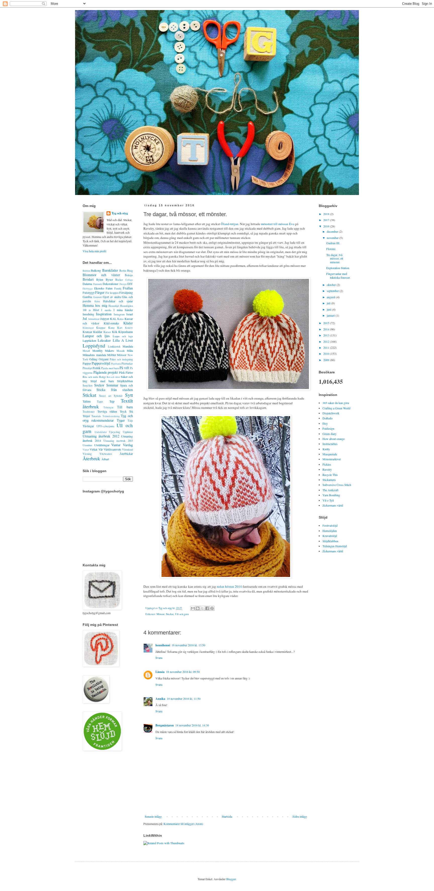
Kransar (87, 332)
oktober (332, 285)
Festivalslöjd (330, 525)
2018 (326, 214)
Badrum (86, 270)
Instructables (330, 444)
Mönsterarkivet (331, 459)
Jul (85, 318)
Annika (160, 699)
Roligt (102, 377)
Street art (105, 396)
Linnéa (160, 672)
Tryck (123, 411)
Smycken (87, 385)
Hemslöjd (113, 306)
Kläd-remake (111, 323)
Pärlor (129, 372)
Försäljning (126, 292)
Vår (100, 449)
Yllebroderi (105, 454)
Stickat (170, 614)
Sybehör (118, 396)
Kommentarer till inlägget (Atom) (183, 824)
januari (331, 315)
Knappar (100, 327)
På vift (124, 367)
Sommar (112, 385)
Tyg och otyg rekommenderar (108, 418)
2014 (326, 329)
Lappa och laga (123, 336)
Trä (131, 411)
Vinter (86, 449)
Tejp (112, 401)
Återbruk (91, 458)
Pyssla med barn (110, 368)
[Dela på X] (202, 608)
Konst (111, 327)
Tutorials (96, 416)
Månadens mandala (94, 355)
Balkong (96, 270)
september (333, 291)
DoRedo (327, 418)
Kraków (129, 327)
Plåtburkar (127, 363)
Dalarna (87, 284)
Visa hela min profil (94, 251)
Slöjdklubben (125, 381)
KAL (113, 319)
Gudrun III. (333, 243)
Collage (129, 279)
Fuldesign (328, 428)
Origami (103, 359)
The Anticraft (330, 490)
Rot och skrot (113, 377)
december (333, 231)
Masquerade (329, 454)
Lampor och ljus (96, 335)
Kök (114, 332)
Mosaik (121, 351)
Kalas (120, 319)
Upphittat (128, 432)
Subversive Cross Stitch (336, 485)
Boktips (129, 275)
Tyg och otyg (120, 213)
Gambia (87, 297)
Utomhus (87, 445)
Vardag (128, 444)
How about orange (333, 439)
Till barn (125, 407)
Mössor (160, 614)
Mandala (128, 346)
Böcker (119, 279)
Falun (109, 288)
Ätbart (105, 459)
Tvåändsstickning (111, 416)
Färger (99, 292)
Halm (97, 301)
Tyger (121, 420)
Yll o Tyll (328, 500)
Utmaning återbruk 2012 (101, 436)
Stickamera (329, 480)
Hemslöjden (329, 531)
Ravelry (327, 469)
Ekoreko (99, 288)
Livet (129, 340)
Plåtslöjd (87, 368)
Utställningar (102, 445)
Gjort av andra (112, 297)
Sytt (129, 395)
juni (329, 309)
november (333, 238)
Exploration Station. (338, 268)
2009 (326, 360)
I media (106, 310)
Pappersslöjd (101, 363)
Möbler (111, 355)
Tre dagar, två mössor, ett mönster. (334, 258)
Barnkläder (110, 270)
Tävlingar (88, 426)
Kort (119, 327)
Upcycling (114, 432)
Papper (87, 363)
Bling (130, 270)
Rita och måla (90, 377)
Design (123, 284)
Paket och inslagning (121, 359)
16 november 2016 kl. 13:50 (188, 645)
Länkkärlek (114, 346)
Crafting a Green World (336, 408)
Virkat (93, 449)
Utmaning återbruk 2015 (118, 440)
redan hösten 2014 (229, 586)
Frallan (128, 288)
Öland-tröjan (229, 224)
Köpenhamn (125, 332)
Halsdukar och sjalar (118, 301)
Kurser (107, 332)
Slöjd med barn (102, 381)
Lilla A (118, 340)
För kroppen (112, 292)
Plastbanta (116, 363)
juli (329, 303)
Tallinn (87, 401)
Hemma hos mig (95, 305)
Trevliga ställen (107, 411)
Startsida (227, 816)
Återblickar (126, 454)
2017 (326, 220)
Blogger (231, 879)
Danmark (97, 284)
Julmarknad (93, 319)
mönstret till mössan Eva (277, 224)
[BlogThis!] (197, 608)
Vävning (87, 454)
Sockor (99, 385)
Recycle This (330, 475)
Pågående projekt (105, 372)
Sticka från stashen (114, 389)
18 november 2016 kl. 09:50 (183, 672)
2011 (326, 347)
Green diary (329, 434)
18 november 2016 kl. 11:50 (183, 699)
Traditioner (89, 411)
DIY (130, 284)
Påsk (122, 372)
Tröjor (86, 416)
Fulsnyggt (88, 292)
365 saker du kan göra (335, 403)
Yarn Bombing (331, 495)
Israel (129, 314)
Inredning (88, 314)
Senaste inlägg (153, 816)
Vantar (116, 444)
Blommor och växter (101, 274)
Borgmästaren (164, 725)
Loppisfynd (94, 345)
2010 (326, 354)
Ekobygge (88, 288)
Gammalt (97, 297)
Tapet (100, 401)
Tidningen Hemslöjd (334, 546)
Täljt (130, 420)
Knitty (326, 449)
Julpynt (104, 319)
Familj (117, 288)
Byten (99, 279)
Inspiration (104, 314)
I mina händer (123, 310)
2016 (326, 226)
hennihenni (162, 645)
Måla (130, 351)
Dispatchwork (330, 413)
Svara (158, 658)
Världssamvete (112, 449)
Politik (96, 368)
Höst (96, 310)
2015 (326, 323)
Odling (93, 359)
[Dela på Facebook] (207, 608)
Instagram (119, 314)
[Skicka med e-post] (192, 608)
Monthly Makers (103, 351)
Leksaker (104, 340)
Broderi (88, 279)
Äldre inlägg (299, 816)
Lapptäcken (89, 340)
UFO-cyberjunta (105, 426)
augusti (331, 297)
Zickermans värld (332, 505)
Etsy (325, 423)
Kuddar (97, 332)
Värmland (127, 449)
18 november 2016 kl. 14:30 (192, 725)
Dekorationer (110, 284)
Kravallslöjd (329, 536)
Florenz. (331, 249)
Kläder (128, 323)
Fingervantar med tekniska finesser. (338, 275)
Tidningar (108, 407)
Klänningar (88, 327)
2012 (326, 341)
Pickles (326, 464)
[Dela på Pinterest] (211, 608)
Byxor (109, 279)
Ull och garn (182, 614)
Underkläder (101, 432)
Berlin (122, 270)
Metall (86, 351)
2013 (326, 335)
